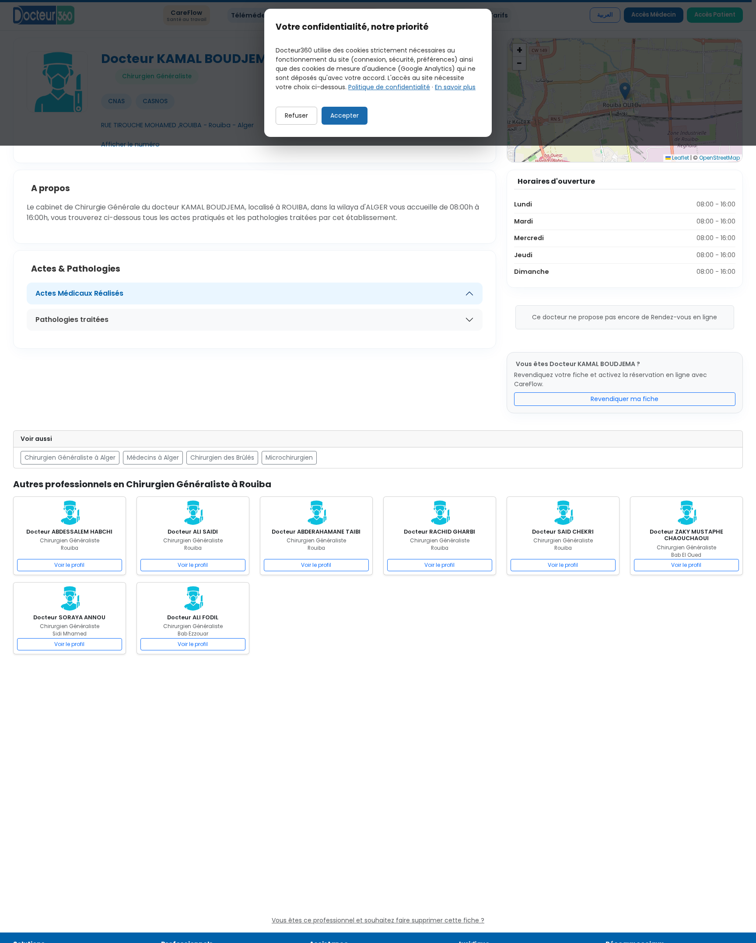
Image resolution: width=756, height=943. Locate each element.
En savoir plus (455, 87)
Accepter (344, 115)
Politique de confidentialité (389, 87)
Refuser (296, 115)
